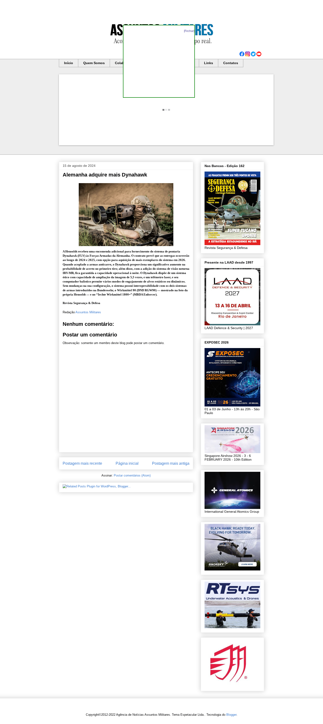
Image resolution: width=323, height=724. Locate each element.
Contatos (230, 63)
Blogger (231, 714)
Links (208, 63)
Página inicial (127, 463)
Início (68, 63)
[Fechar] (189, 31)
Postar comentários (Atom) (132, 475)
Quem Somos (94, 63)
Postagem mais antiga (170, 463)
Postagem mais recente (82, 463)
